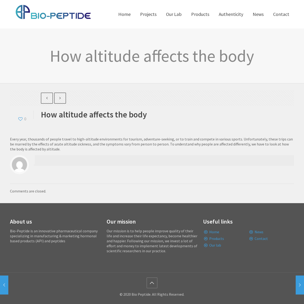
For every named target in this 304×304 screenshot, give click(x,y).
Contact (261, 238)
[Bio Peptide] (53, 14)
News (259, 231)
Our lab (215, 245)
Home (214, 231)
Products (216, 238)
